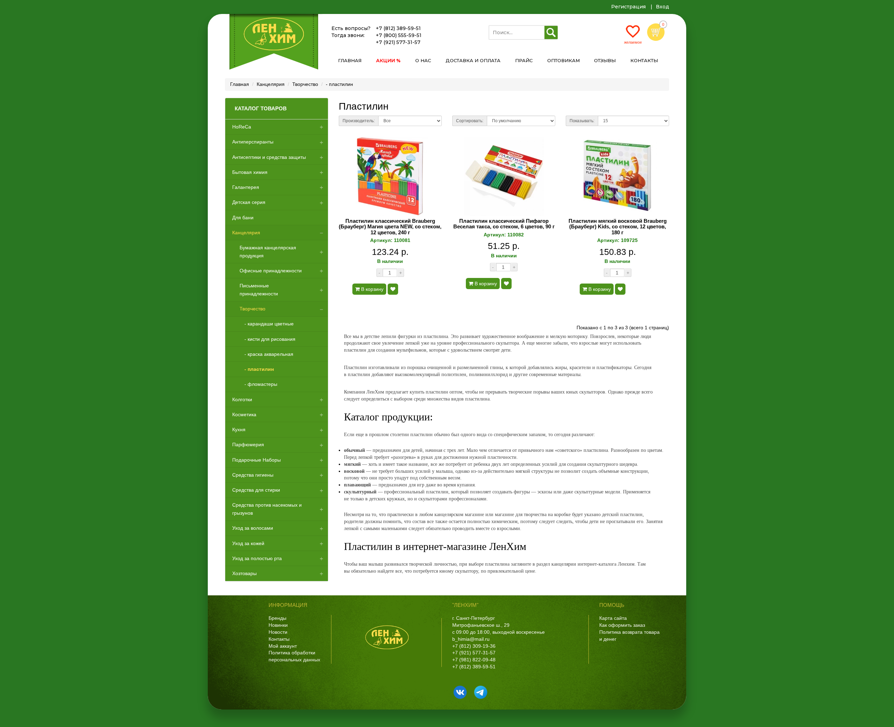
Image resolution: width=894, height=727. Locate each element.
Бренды (277, 618)
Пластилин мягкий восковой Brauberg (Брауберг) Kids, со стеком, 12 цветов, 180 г (618, 226)
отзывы (605, 60)
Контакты (279, 639)
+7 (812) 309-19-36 (474, 646)
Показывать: (582, 120)
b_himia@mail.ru (471, 639)
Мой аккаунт (283, 646)
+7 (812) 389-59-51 (398, 28)
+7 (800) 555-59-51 (399, 35)
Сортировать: (469, 120)
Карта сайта (613, 618)
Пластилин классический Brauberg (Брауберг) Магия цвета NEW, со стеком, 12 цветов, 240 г (390, 226)
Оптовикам (563, 60)
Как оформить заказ (622, 625)
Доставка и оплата (473, 60)
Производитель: (359, 120)
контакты (644, 60)
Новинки (278, 625)
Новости (278, 632)
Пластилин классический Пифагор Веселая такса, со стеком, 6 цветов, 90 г (504, 224)
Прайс (524, 60)
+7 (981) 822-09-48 (474, 659)
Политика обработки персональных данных (294, 656)
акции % (388, 60)
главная (349, 60)
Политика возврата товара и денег (629, 635)
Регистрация (628, 6)
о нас (423, 60)
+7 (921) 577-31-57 (398, 42)
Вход (662, 6)
